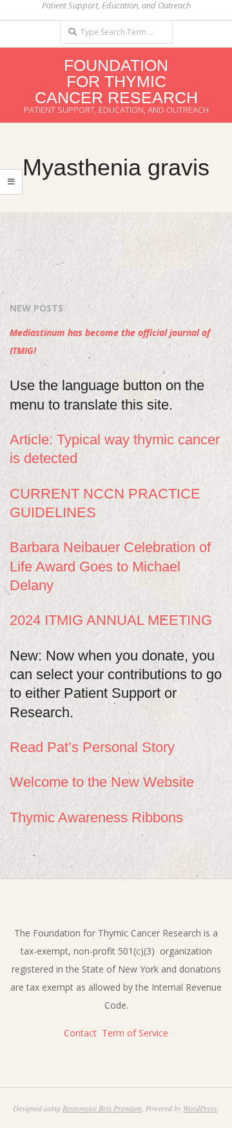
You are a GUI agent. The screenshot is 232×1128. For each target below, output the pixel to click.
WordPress (200, 1108)
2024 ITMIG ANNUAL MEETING (111, 620)
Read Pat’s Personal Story (92, 747)
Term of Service (135, 1033)
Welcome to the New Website (102, 782)
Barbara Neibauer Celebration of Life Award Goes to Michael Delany (110, 566)
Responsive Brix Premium (102, 1108)
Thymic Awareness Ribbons (96, 817)
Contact (80, 1033)
